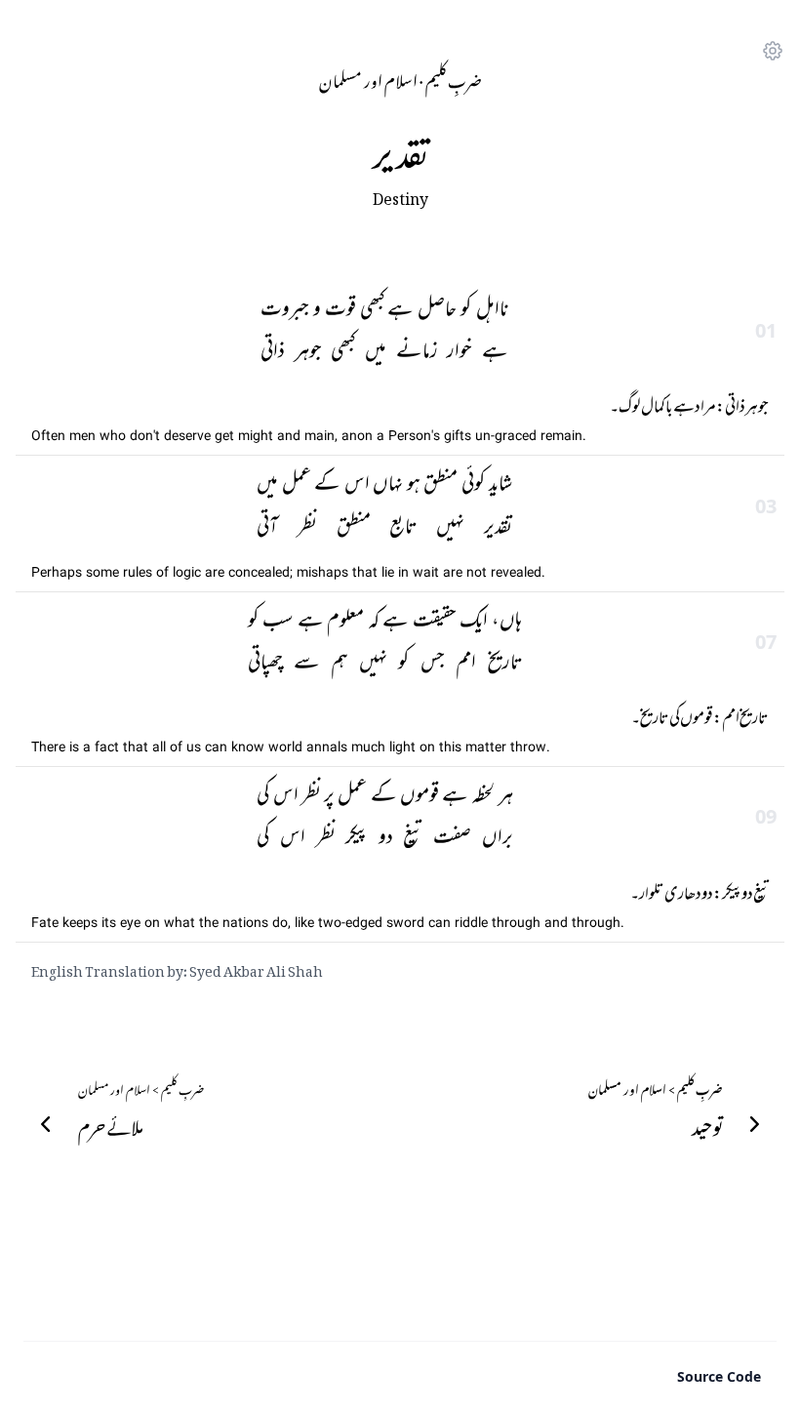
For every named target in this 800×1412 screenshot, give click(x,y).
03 (766, 506)
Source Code (719, 1376)
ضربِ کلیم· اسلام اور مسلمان (400, 78)
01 (766, 330)
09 (766, 816)
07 (766, 641)
